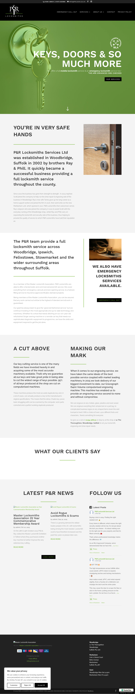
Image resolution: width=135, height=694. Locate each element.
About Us (97, 12)
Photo (95, 549)
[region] (27, 679)
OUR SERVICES (113, 79)
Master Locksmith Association (29, 645)
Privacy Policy (125, 12)
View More (48, 557)
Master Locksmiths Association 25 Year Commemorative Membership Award (26, 519)
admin (18, 527)
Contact (111, 12)
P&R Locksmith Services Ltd (104, 511)
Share (103, 552)
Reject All (27, 685)
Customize (13, 685)
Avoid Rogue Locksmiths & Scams (65, 514)
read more (18, 547)
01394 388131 (91, 420)
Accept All (41, 685)
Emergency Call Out (67, 12)
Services (84, 12)
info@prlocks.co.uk (33, 661)
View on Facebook (94, 552)
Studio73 (90, 691)
